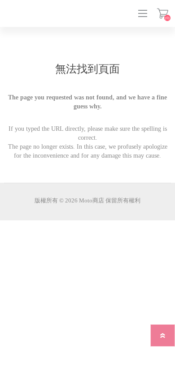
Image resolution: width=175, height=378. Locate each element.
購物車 (163, 13)
